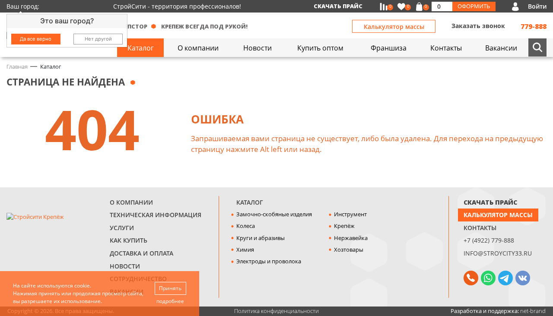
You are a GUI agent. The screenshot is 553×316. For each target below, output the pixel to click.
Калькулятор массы (394, 26)
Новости (125, 266)
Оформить (474, 6)
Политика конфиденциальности (276, 311)
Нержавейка (351, 238)
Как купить (128, 240)
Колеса (245, 226)
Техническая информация (155, 215)
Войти (537, 6)
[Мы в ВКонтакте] (522, 278)
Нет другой (98, 39)
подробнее (170, 301)
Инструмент (350, 214)
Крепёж (344, 226)
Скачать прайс (338, 6)
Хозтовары (348, 249)
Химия (245, 249)
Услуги (122, 228)
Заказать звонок (478, 26)
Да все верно (35, 39)
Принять (170, 288)
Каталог (249, 202)
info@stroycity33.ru (498, 253)
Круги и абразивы (260, 238)
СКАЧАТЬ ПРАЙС (490, 202)
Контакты (480, 228)
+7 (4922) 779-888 (489, 240)
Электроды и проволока (268, 261)
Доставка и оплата (141, 253)
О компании (131, 202)
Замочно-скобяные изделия (274, 214)
